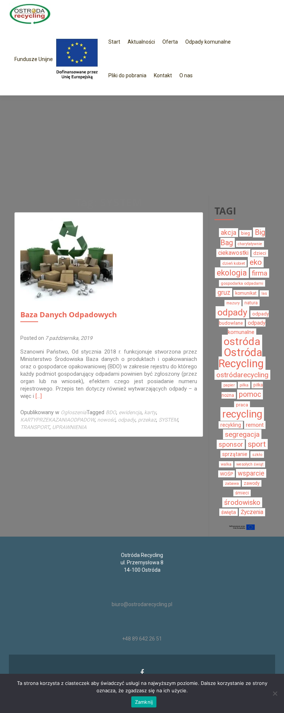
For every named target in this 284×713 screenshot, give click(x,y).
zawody (252, 483)
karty (150, 412)
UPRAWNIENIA (69, 427)
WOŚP (226, 474)
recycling (242, 414)
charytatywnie (250, 243)
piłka (244, 385)
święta (228, 512)
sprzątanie (234, 454)
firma (259, 273)
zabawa (232, 483)
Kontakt (163, 75)
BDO (111, 412)
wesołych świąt (249, 464)
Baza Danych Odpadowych (68, 315)
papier (229, 385)
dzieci (259, 253)
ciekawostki (233, 253)
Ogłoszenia (74, 412)
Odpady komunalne (208, 42)
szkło (257, 454)
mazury (233, 303)
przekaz (147, 420)
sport (257, 444)
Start (114, 42)
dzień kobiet (233, 263)
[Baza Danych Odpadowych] (66, 264)
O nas (186, 75)
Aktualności (141, 42)
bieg (245, 233)
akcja (228, 232)
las (264, 293)
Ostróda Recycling (241, 358)
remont (255, 425)
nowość (106, 420)
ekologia (232, 272)
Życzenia (252, 512)
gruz (223, 292)
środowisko (242, 502)
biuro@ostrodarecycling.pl (142, 604)
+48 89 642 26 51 (142, 639)
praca (242, 405)
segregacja (242, 434)
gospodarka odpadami (242, 283)
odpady (126, 420)
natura (251, 302)
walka (226, 464)
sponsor (231, 444)
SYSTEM (168, 420)
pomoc (250, 394)
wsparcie (251, 473)
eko (256, 262)
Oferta (170, 42)
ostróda (242, 341)
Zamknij (144, 702)
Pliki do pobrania (127, 75)
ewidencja (130, 412)
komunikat (246, 293)
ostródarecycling (242, 375)
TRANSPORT (35, 427)
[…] (39, 396)
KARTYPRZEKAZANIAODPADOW (57, 420)
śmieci (242, 493)
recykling (230, 425)
